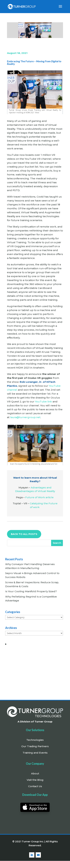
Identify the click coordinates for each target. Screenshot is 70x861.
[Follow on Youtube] (38, 855)
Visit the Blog (35, 779)
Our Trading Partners (35, 746)
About (35, 773)
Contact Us (35, 786)
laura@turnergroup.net (25, 417)
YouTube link (43, 401)
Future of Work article (39, 497)
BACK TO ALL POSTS (24, 534)
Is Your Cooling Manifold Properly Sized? (31, 591)
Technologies (35, 739)
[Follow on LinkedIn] (31, 855)
